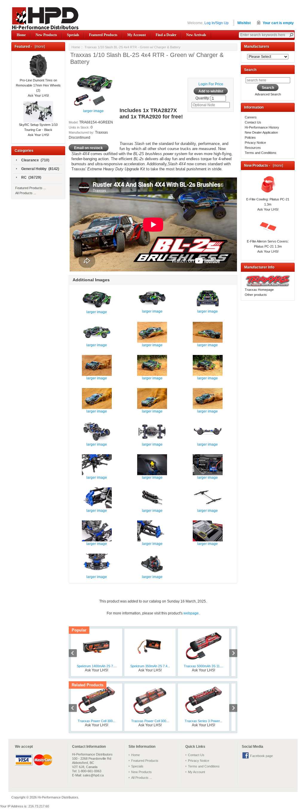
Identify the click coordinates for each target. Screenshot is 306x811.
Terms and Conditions (260, 153)
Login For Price (210, 84)
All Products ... (25, 193)
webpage (191, 613)
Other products (256, 294)
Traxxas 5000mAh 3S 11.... (203, 666)
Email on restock (88, 148)
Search (250, 70)
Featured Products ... (30, 188)
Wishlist (244, 23)
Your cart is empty (278, 23)
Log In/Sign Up (216, 23)
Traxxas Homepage (259, 289)
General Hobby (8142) (40, 169)
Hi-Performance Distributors (58, 797)
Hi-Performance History (262, 127)
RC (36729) (31, 177)
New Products (46, 35)
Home (21, 35)
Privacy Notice (255, 142)
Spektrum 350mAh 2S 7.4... (150, 666)
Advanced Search (268, 94)
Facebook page (261, 756)
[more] (39, 46)
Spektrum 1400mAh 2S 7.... (97, 666)
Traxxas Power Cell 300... (96, 721)
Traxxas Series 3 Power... (203, 721)
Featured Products (103, 35)
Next (230, 653)
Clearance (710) (35, 160)
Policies (250, 137)
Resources (253, 147)
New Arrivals (196, 35)
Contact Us (253, 122)
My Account (136, 35)
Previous (75, 653)
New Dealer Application (261, 132)
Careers (251, 117)
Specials (73, 35)
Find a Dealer (166, 35)
